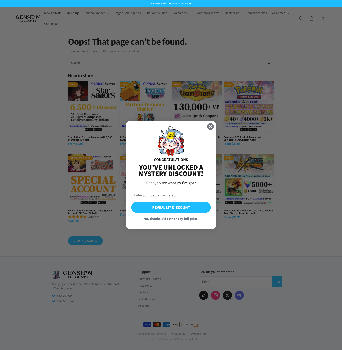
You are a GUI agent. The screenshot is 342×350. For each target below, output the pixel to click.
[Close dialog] (210, 126)
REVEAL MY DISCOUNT (171, 207)
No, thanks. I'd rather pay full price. (171, 218)
